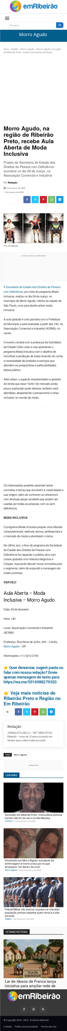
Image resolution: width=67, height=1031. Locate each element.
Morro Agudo (33, 35)
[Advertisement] (33, 89)
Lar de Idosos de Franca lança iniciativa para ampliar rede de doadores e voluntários (30, 985)
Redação (12, 182)
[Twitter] (35, 199)
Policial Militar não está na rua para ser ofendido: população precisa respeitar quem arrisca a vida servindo (32, 912)
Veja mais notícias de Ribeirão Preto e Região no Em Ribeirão (32, 698)
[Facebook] (27, 199)
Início (6, 49)
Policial (8, 821)
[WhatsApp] (51, 199)
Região (14, 49)
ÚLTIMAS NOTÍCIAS (17, 931)
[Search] (59, 25)
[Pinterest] (43, 199)
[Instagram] (33, 1009)
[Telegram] (59, 199)
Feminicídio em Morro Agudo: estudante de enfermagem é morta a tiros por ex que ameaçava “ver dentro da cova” (29, 863)
